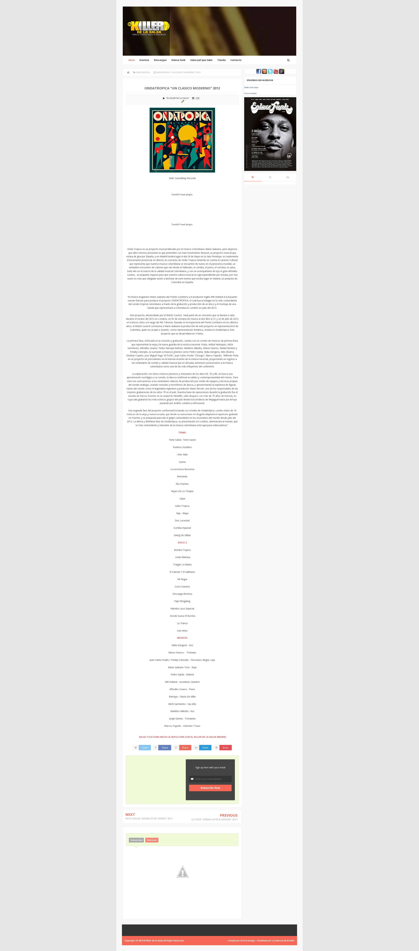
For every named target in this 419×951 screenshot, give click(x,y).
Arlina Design (247, 940)
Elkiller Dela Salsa (251, 87)
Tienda (221, 60)
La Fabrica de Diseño (283, 940)
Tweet (144, 747)
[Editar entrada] (182, 101)
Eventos (144, 60)
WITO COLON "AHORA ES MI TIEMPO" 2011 (149, 818)
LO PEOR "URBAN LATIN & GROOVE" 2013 (214, 819)
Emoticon (152, 840)
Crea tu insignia (250, 93)
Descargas (160, 60)
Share (165, 747)
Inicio (131, 60)
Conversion (136, 840)
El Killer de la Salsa (153, 940)
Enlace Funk (178, 60)
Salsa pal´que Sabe (201, 60)
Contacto (235, 60)
